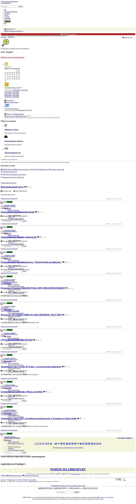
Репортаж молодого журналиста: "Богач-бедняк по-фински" (31, 262)
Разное (10, 29)
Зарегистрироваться (12, 153)
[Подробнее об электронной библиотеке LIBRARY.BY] (124, 480)
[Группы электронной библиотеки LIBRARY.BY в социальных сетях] (5, 25)
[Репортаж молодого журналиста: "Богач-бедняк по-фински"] (10, 258)
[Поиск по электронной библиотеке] (5, 23)
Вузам (6, 15)
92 (97, 443)
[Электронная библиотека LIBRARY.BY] (9, 1)
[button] (7, 440)
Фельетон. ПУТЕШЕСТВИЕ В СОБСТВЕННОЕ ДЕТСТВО (31, 315)
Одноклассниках (75, 474)
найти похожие (128, 37)
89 (70, 443)
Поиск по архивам (12, 102)
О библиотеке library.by (9, 171)
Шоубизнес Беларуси (15, 475)
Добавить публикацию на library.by (13, 177)
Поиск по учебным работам (15, 114)
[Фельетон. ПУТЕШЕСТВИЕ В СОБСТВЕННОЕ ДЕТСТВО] (10, 311)
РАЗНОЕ (65, 34)
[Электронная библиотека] (6, 3)
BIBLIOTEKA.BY (8, 169)
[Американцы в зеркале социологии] (10, 233)
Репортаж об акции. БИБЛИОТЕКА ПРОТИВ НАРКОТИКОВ (32, 288)
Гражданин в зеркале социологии (17, 212)
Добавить (7, 21)
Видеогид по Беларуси (23, 169)
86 (61, 443)
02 (19, 70)
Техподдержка (32, 479)
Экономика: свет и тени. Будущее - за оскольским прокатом (31, 366)
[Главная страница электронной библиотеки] (5, 10)
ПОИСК (77, 492)
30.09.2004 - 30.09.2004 (11, 97)
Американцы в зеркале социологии (18, 237)
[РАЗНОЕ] (5, 47)
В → (15, 31)
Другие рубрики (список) (16, 450)
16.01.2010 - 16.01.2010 (20, 90)
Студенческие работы (11, 108)
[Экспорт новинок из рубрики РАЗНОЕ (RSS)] (1, 159)
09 (19, 73)
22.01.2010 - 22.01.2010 (11, 93)
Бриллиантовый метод (12, 187)
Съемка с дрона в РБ (57, 169)
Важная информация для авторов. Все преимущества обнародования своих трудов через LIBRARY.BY (34, 35)
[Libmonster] (118, 480)
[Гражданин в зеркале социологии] (10, 208)
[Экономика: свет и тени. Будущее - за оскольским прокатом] (10, 362)
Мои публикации (13, 442)
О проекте (7, 20)
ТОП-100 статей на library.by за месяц (14, 174)
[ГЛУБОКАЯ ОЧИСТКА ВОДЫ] (10, 336)
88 (67, 443)
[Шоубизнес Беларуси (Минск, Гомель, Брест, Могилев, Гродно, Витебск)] (4, 475)
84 (56, 443)
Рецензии (7, 18)
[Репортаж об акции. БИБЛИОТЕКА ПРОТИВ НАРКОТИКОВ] (10, 284)
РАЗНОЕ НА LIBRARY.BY (68, 469)
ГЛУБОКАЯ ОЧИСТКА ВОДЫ (16, 340)
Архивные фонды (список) (12, 87)
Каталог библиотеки (10, 11)
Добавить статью (11, 130)
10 (51, 443)
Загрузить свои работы (106, 497)
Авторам (7, 13)
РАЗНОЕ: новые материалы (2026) (12, 57)
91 (95, 443)
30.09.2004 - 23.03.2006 (11, 95)
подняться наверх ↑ (7, 452)
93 (100, 443)
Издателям (15, 479)
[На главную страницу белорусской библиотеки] (68, 485)
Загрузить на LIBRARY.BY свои (16, 116)
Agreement (67, 162)
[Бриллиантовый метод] (8, 183)
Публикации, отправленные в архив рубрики (69, 447)
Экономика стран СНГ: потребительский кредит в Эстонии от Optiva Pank (39, 418)
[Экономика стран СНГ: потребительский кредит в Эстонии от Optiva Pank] (10, 414)
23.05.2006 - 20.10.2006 (11, 92)
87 (64, 443)
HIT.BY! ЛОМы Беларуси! (40, 169)
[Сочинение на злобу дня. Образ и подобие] (10, 388)
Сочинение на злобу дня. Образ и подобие (21, 391)
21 (14, 77)
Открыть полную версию (9, 198)
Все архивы (10, 100)
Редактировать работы (13, 141)
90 (72, 443)
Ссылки (6, 16)
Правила (25, 479)
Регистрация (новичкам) (16, 443)
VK (57, 474)
